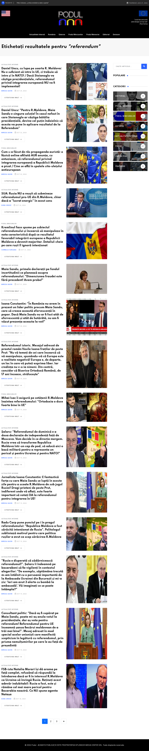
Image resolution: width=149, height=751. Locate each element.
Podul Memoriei (92, 34)
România (51, 34)
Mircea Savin (6, 91)
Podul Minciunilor (75, 34)
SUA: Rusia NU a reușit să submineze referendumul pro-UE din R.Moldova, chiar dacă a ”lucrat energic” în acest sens (31, 197)
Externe (62, 34)
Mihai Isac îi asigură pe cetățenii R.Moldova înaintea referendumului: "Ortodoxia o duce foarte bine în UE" (32, 402)
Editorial (106, 34)
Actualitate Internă (37, 34)
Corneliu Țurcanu (8, 250)
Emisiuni (116, 34)
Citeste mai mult (11, 97)
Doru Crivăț (6, 205)
